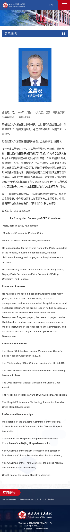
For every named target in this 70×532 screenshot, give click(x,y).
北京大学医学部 (54, 503)
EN (51, 5)
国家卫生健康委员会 (10, 503)
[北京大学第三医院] (14, 5)
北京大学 (42, 503)
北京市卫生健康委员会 (28, 503)
